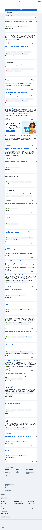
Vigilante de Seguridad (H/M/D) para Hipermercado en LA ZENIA (18, 345)
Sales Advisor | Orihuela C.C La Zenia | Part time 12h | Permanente (17, 449)
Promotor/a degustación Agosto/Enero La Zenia (16, 386)
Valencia (6, 475)
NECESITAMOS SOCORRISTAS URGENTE (14, 61)
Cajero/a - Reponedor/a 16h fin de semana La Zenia (16, 46)
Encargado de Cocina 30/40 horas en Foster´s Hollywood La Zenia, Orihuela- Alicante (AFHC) (19, 232)
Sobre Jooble (3, 503)
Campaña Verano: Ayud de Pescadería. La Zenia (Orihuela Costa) (18, 303)
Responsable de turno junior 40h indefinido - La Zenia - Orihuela (17, 419)
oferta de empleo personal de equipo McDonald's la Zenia (18, 331)
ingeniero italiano (8, 489)
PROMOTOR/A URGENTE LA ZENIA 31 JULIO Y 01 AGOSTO (18, 215)
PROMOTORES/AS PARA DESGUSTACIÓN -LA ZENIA (17, 148)
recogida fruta (18, 471)
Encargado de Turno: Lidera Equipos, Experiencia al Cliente (18, 21)
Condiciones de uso (4, 521)
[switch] (36, 17)
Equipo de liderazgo (4, 506)
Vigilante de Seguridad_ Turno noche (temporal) (16, 92)
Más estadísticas (9, 15)
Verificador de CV (31, 509)
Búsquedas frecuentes (9, 467)
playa (17, 475)
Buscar (21, 9)
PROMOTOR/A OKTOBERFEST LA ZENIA (14, 289)
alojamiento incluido (19, 476)
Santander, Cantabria (8, 476)
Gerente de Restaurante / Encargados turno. (15, 33)
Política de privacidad (4, 523)
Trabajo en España (4, 513)
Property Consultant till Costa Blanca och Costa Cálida (17, 135)
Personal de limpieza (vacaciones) (13, 108)
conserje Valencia (8, 490)
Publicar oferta (17, 505)
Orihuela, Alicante (8, 472)
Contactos (3, 508)
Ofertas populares (29, 471)
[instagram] (4, 517)
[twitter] (7, 517)
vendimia (17, 472)
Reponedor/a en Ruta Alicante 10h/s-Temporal (15, 274)
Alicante (6, 471)
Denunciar (34, 30)
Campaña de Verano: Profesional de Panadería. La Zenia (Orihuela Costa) (18, 247)
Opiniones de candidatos (32, 505)
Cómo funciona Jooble (5, 505)
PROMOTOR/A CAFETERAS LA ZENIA (13, 316)
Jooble (7, 527)
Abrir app (39, 1)
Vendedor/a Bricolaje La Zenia (12, 174)
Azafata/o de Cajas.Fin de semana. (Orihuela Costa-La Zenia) (19, 203)
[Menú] (1, 1)
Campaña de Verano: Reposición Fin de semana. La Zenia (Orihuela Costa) (18, 261)
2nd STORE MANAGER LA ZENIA (12, 360)
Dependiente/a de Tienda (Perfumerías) (14, 78)
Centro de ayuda (4, 511)
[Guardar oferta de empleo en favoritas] (36, 21)
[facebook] (2, 517)
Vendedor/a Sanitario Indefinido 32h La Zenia (15, 373)
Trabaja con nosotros (5, 509)
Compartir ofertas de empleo (19, 503)
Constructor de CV (31, 508)
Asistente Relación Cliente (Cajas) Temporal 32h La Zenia (18, 436)
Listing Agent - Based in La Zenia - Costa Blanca (16, 161)
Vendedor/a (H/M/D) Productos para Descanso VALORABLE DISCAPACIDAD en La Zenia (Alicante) (18, 403)
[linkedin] (9, 517)
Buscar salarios (30, 506)
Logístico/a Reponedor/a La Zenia (13, 189)
